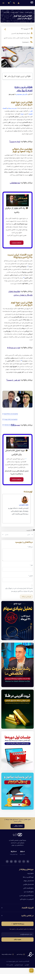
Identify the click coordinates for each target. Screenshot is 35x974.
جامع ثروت (30, 873)
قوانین (27, 965)
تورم (22, 114)
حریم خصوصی (19, 965)
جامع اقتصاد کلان (28, 888)
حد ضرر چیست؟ (13, 380)
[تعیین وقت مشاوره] (17, 665)
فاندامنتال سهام (29, 881)
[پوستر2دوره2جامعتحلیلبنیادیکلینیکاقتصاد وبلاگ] (17, 620)
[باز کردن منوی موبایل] (3, 3)
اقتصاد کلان (20, 38)
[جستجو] (14, 3)
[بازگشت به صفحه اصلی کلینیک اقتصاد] (17, 835)
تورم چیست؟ (14, 141)
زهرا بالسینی (15, 33)
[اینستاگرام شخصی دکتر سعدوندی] (15, 861)
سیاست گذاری (8, 38)
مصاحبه (26, 38)
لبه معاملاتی (15, 183)
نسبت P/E (15, 425)
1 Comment (25, 42)
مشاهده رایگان (18, 826)
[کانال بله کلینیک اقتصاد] (7, 861)
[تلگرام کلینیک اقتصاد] (19, 861)
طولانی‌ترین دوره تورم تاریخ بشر (23, 88)
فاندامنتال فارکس (28, 884)
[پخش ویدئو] (17, 399)
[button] (5, 29)
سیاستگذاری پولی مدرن (26, 895)
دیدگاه (30, 547)
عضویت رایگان (17, 939)
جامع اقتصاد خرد (29, 892)
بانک (14, 38)
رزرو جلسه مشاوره (18, 924)
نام (31, 565)
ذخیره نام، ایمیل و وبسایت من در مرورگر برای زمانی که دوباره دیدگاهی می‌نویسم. (19, 589)
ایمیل (30, 576)
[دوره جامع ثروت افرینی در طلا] (17, 709)
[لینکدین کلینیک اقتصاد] (11, 861)
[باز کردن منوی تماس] (31, 970)
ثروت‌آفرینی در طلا (28, 877)
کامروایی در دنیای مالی (27, 899)
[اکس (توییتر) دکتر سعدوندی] (27, 861)
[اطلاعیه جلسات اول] (17, 750)
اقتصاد (30, 114)
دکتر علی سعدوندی (21, 94)
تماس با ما (9, 965)
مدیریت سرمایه (13, 347)
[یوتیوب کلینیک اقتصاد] (23, 861)
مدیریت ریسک (12, 108)
